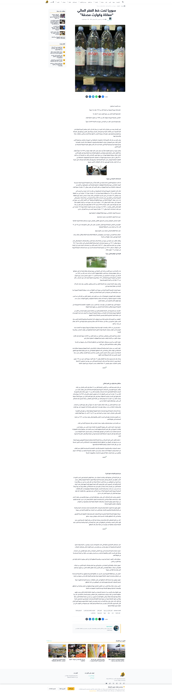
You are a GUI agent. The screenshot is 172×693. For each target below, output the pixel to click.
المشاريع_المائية (78, 610)
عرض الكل (50, 640)
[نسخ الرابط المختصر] (87, 96)
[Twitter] (113, 683)
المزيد (58, 2)
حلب (112, 613)
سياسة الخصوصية (92, 690)
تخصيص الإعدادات (52, 688)
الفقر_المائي (99, 610)
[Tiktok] (110, 683)
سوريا (114, 2)
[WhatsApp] (96, 96)
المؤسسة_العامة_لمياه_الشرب (89, 610)
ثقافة (70, 2)
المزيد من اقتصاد (120, 640)
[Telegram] (93, 96)
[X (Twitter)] (99, 96)
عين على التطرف (83, 2)
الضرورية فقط (62, 688)
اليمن (110, 2)
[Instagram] (120, 683)
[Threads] (117, 683)
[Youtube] (106, 683)
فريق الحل (92, 678)
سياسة (102, 2)
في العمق (90, 2)
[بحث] (122, 2)
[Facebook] (103, 96)
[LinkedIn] (90, 96)
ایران (106, 2)
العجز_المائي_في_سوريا (108, 610)
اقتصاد (96, 2)
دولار (109, 613)
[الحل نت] (47, 2)
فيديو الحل (75, 2)
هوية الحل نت (91, 675)
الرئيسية (118, 2)
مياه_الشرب (93, 613)
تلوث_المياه (118, 613)
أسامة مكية (109, 626)
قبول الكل (71, 688)
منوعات (64, 2)
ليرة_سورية (100, 613)
